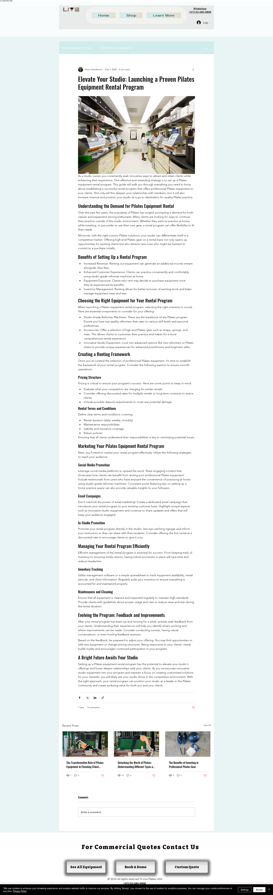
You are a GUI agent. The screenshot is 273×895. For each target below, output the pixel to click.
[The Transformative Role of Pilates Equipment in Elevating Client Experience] (85, 744)
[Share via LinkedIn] (95, 697)
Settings (245, 889)
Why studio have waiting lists (116, 47)
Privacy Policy (20, 891)
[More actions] (193, 69)
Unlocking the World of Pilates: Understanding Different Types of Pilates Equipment (136, 765)
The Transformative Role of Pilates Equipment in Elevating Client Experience (84, 765)
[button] (131, 15)
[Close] (269, 889)
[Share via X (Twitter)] (87, 697)
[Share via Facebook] (79, 697)
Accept (259, 889)
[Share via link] (102, 697)
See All (207, 725)
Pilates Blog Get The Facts (77, 47)
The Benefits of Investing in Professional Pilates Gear (183, 765)
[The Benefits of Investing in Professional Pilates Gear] (187, 744)
